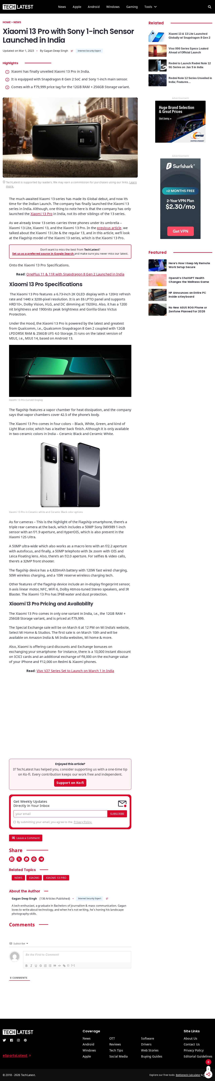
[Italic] (31, 966)
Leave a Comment (28, 838)
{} (68, 965)
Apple (77, 7)
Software (147, 1038)
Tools (148, 7)
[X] (19, 859)
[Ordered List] (45, 966)
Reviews (115, 1044)
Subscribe (117, 814)
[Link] (64, 966)
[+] (73, 965)
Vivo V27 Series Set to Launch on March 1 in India (75, 670)
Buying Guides (151, 1056)
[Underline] (35, 966)
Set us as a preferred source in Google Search (43, 253)
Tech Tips (116, 1050)
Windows (113, 7)
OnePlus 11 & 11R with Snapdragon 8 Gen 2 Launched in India (75, 274)
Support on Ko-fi (70, 782)
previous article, (109, 228)
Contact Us (192, 1044)
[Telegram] (41, 859)
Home (7, 22)
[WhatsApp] (26, 859)
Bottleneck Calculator (188, 1074)
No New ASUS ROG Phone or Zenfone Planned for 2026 (188, 309)
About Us (190, 1038)
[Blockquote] (54, 966)
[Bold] (26, 966)
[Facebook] (11, 859)
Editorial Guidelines (198, 1056)
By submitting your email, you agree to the (54, 822)
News (62, 7)
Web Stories (150, 1050)
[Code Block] (59, 966)
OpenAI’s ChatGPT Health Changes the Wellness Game (189, 280)
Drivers (146, 1044)
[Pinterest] (34, 859)
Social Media (118, 1056)
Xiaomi (34, 878)
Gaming (132, 7)
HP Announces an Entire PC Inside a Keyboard (187, 294)
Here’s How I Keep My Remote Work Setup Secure (189, 265)
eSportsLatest (15, 1055)
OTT (112, 1038)
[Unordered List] (50, 966)
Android (93, 7)
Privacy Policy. (83, 822)
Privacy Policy (194, 1050)
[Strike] (40, 966)
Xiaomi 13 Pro (42, 213)
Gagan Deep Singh (56, 51)
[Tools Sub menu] (155, 6)
